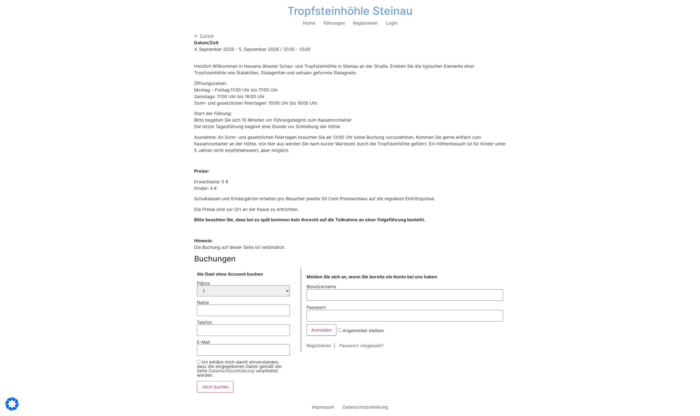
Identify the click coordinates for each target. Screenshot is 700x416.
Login (391, 23)
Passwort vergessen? (361, 345)
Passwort (316, 307)
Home (309, 23)
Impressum (323, 407)
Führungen (334, 23)
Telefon (204, 322)
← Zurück (204, 36)
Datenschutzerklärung (231, 370)
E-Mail (203, 342)
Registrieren (365, 23)
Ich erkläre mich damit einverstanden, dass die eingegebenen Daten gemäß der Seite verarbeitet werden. (239, 368)
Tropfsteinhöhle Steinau (350, 10)
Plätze (203, 283)
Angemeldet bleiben (363, 330)
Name (203, 302)
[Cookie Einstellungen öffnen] (12, 409)
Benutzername (321, 286)
